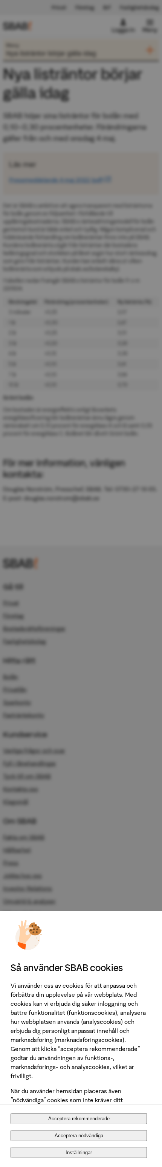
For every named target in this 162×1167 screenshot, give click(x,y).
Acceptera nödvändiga (79, 1135)
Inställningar (79, 1152)
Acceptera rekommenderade (79, 1118)
